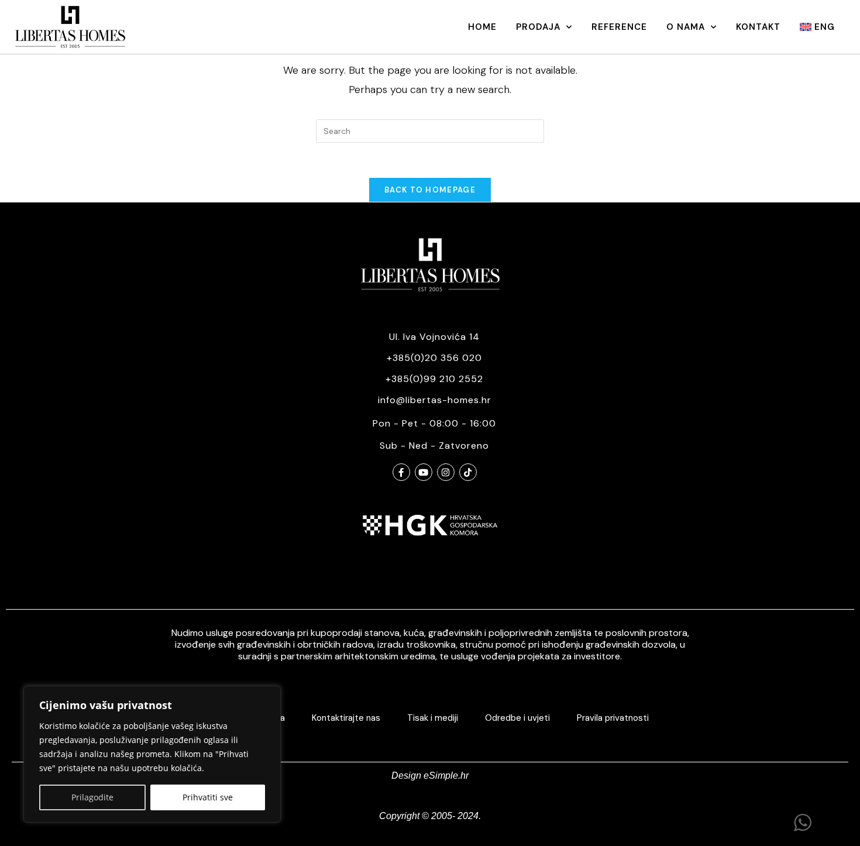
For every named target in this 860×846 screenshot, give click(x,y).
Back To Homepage (430, 190)
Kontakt (758, 27)
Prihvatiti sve (208, 797)
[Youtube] (423, 472)
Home (482, 27)
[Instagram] (446, 472)
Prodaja (538, 27)
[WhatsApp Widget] (802, 822)
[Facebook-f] (401, 472)
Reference (619, 27)
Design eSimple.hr (430, 775)
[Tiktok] (468, 472)
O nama (685, 27)
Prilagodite (92, 797)
